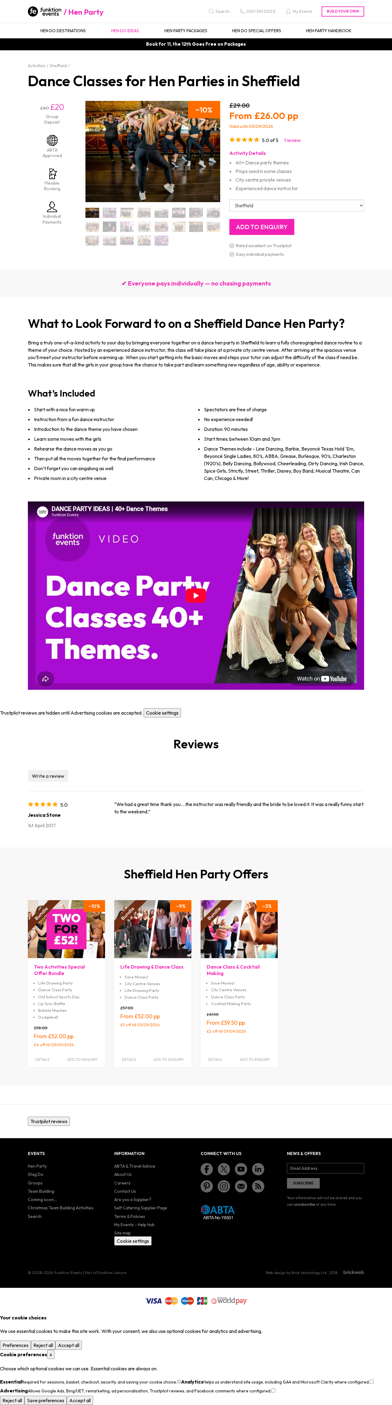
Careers (122, 1183)
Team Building (41, 1191)
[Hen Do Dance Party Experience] (92, 227)
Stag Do (35, 1174)
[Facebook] (206, 1169)
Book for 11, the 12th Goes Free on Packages (196, 44)
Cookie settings (162, 713)
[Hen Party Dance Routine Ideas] (127, 241)
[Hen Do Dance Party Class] (161, 213)
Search (35, 1216)
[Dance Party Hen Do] (92, 213)
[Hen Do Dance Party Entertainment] (196, 213)
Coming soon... (42, 1199)
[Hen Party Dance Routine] (110, 241)
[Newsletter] (241, 1186)
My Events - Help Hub (134, 1224)
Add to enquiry (82, 1059)
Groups (35, 1183)
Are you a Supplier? (132, 1199)
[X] (223, 1169)
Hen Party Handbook (329, 30)
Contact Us (125, 1191)
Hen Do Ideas (125, 30)
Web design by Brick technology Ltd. (296, 1272)
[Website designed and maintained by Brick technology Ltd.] (353, 1272)
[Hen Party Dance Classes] (213, 227)
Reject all (43, 1345)
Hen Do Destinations (63, 30)
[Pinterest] (206, 1186)
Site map (122, 1233)
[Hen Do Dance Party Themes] (144, 227)
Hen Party (86, 12)
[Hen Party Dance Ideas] (92, 241)
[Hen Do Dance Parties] (127, 213)
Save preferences (45, 1400)
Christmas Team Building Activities (60, 1208)
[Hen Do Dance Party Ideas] (110, 227)
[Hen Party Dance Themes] (161, 241)
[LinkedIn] (258, 1169)
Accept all (68, 1345)
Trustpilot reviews (48, 1121)
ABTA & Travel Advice (134, 1166)
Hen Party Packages (185, 30)
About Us (123, 1174)
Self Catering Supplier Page (140, 1208)
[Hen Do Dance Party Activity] (144, 213)
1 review (292, 140)
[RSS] (258, 1186)
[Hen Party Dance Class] (161, 227)
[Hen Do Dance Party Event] (213, 213)
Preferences (15, 1345)
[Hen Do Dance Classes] (110, 213)
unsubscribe (304, 1204)
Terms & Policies (129, 1216)
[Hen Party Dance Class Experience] (196, 227)
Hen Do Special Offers (256, 30)
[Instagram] (223, 1186)
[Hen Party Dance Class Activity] (179, 227)
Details (42, 1059)
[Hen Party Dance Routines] (144, 241)
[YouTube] (241, 1169)
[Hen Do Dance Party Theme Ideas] (127, 227)
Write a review (48, 776)
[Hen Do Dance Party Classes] (179, 213)
